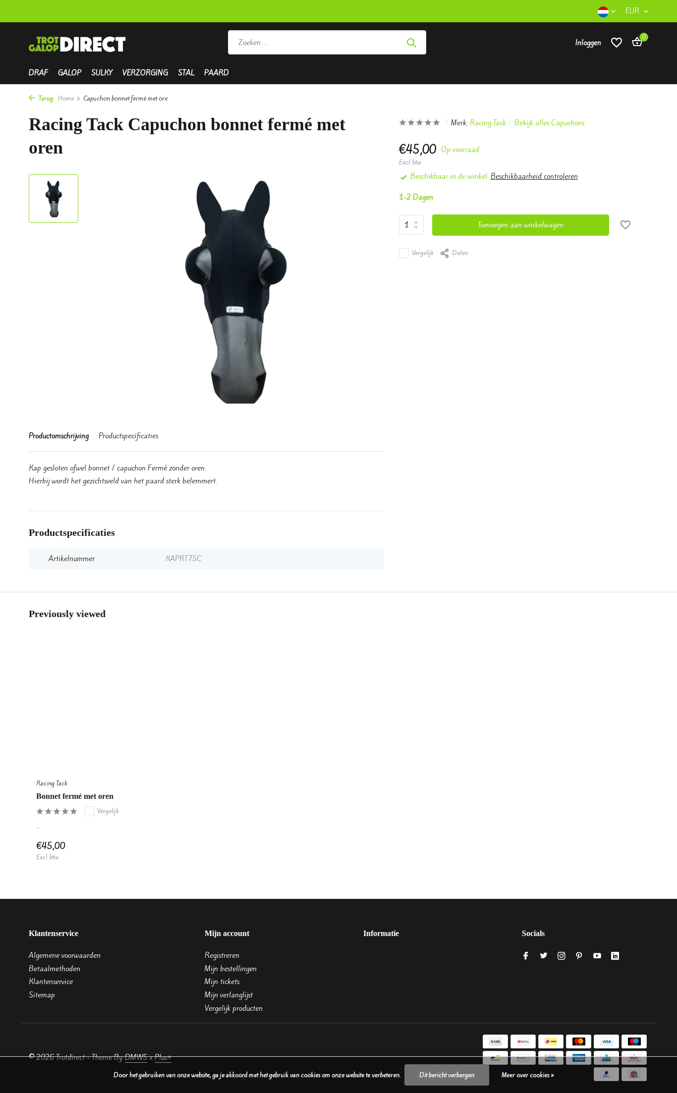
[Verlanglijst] (616, 42)
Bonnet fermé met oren (74, 796)
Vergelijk (423, 253)
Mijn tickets (222, 982)
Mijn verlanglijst (229, 995)
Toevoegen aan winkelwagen (521, 225)
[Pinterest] (579, 956)
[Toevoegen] (148, 851)
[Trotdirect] (78, 42)
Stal (186, 73)
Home (66, 98)
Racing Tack (488, 123)
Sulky (102, 73)
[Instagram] (561, 956)
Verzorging (145, 73)
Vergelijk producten (234, 1008)
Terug (45, 98)
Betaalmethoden (54, 969)
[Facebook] (526, 956)
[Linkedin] (615, 956)
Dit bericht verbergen (446, 1075)
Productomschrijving (59, 436)
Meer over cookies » (528, 1075)
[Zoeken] (411, 43)
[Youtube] (597, 956)
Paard (216, 73)
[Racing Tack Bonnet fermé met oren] (100, 709)
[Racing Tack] (498, 42)
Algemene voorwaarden (65, 955)
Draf (38, 73)
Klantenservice (51, 982)
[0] (634, 42)
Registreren (222, 955)
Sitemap (42, 995)
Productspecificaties (128, 436)
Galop (69, 73)
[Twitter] (544, 956)
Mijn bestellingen (231, 969)
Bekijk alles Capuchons (549, 123)
